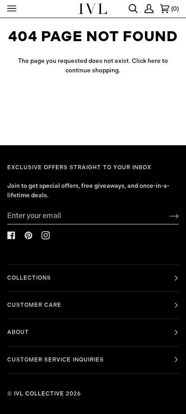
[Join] (167, 216)
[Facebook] (11, 235)
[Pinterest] (28, 235)
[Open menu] (13, 9)
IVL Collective (39, 393)
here (154, 60)
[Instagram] (46, 235)
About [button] (18, 332)
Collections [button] (29, 278)
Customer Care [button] (34, 305)
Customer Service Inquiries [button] (55, 360)
